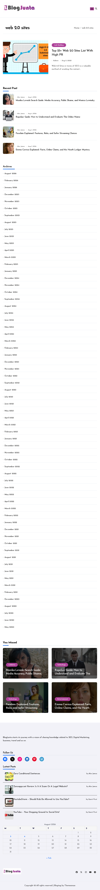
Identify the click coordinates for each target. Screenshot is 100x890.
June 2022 (9, 488)
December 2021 (12, 529)
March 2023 (10, 425)
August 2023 (10, 390)
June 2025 (9, 236)
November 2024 (12, 285)
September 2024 (12, 299)
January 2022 (11, 522)
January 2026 (11, 188)
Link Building (59, 45)
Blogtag (57, 886)
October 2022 (11, 460)
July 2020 (9, 613)
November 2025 (12, 201)
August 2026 (10, 174)
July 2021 (9, 564)
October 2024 (11, 292)
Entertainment (62, 699)
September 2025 (12, 215)
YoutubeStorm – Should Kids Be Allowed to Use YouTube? (41, 799)
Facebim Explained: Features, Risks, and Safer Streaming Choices (46, 133)
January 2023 (11, 439)
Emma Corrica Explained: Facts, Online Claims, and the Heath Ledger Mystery (53, 150)
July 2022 (9, 481)
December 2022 (12, 446)
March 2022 (10, 509)
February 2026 (11, 181)
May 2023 (9, 411)
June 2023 (9, 404)
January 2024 (11, 355)
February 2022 (11, 515)
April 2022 (9, 502)
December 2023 (12, 362)
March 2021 (10, 585)
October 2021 (11, 543)
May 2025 (9, 243)
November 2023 (12, 369)
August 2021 (10, 557)
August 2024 (10, 306)
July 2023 (9, 397)
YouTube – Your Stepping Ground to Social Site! (36, 812)
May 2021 (9, 578)
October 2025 (11, 208)
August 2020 (10, 606)
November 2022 (12, 453)
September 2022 (12, 467)
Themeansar (70, 886)
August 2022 (10, 474)
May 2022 (9, 495)
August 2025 (10, 222)
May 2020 (9, 627)
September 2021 (12, 550)
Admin (55, 61)
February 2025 (11, 264)
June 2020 (9, 620)
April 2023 (9, 418)
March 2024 (10, 341)
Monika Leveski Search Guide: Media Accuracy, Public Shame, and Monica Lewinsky (55, 100)
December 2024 (12, 278)
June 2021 (9, 571)
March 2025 (10, 257)
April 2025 (9, 250)
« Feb (48, 858)
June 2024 (9, 320)
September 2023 (12, 383)
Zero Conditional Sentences (26, 774)
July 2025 (9, 229)
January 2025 (11, 271)
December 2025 (12, 195)
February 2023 (11, 432)
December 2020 (12, 599)
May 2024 (9, 327)
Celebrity (12, 665)
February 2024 (11, 348)
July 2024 (9, 313)
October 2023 (11, 376)
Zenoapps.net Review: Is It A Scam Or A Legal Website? (40, 786)
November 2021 (12, 536)
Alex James (21, 97)
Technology (61, 665)
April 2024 (9, 334)
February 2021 (11, 592)
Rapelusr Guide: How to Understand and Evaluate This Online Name (48, 117)
